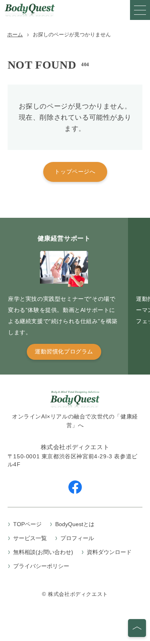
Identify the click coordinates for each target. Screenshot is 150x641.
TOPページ (27, 524)
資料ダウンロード (109, 552)
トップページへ (74, 171)
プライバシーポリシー (41, 566)
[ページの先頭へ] (137, 628)
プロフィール (77, 538)
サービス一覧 (30, 538)
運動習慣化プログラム (64, 351)
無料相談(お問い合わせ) (43, 552)
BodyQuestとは (74, 524)
